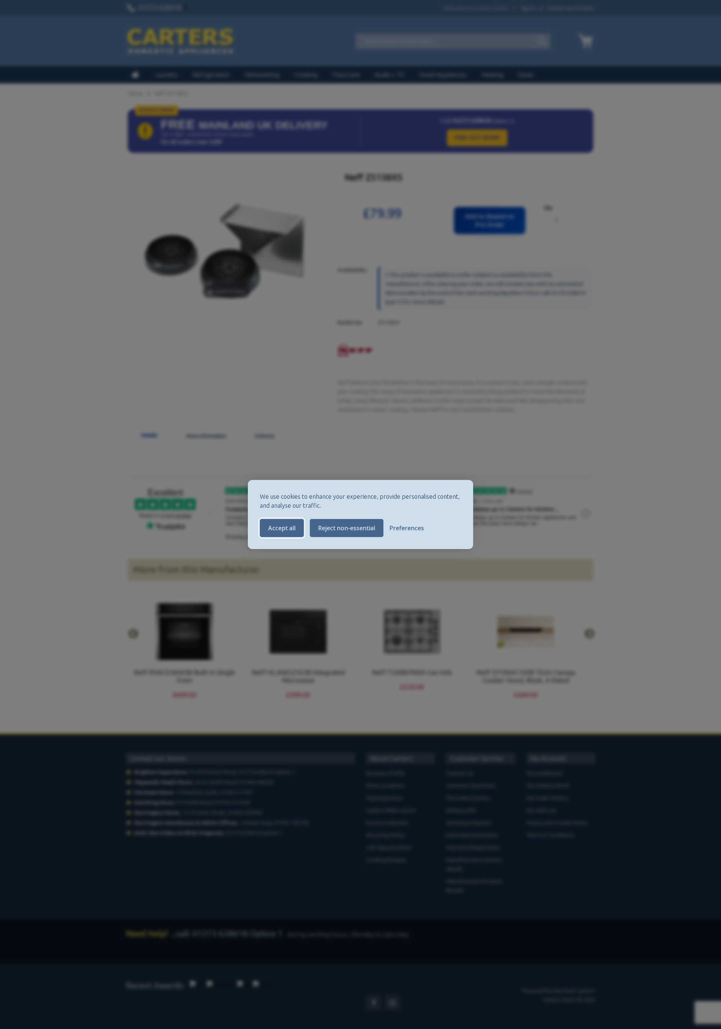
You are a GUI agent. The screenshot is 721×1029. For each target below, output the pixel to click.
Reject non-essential (346, 528)
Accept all (282, 528)
